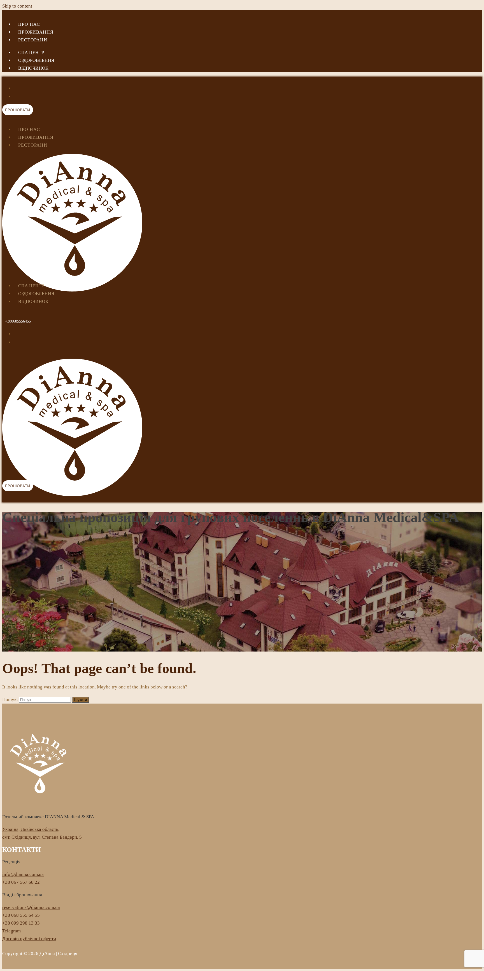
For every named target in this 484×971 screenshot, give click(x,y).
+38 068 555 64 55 (21, 915)
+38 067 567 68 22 (21, 882)
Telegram (11, 931)
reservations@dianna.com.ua (31, 907)
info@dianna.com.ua (23, 874)
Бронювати (17, 109)
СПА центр (31, 52)
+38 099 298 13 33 (21, 923)
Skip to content (17, 6)
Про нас (29, 24)
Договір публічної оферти (29, 938)
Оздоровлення (36, 60)
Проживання (35, 32)
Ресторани (32, 39)
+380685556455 (18, 321)
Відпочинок (33, 68)
